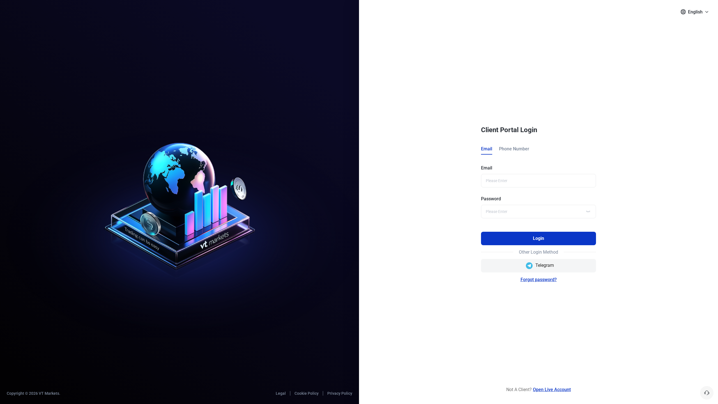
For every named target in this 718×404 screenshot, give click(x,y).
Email (486, 168)
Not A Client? (538, 389)
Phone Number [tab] (514, 149)
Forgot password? (539, 279)
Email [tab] (486, 149)
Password (491, 198)
